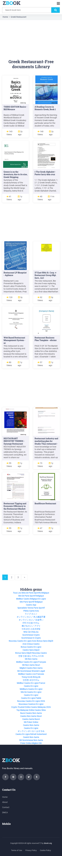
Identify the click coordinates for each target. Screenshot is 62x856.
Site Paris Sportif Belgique (31, 602)
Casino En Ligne (31, 686)
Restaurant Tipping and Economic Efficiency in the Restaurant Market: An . (15, 507)
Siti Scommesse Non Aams (31, 740)
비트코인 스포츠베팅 (31, 629)
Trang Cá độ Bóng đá (31, 677)
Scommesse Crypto (31, 635)
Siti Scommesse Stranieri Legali (31, 671)
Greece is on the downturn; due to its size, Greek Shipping (15, 174)
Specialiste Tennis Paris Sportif (31, 608)
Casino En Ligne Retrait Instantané (31, 734)
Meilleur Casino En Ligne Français (31, 662)
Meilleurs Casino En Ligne (31, 689)
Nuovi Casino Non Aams (31, 713)
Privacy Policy (31, 850)
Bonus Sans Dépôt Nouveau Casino (31, 653)
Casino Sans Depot (31, 650)
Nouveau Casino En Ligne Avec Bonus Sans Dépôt (31, 641)
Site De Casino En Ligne (31, 692)
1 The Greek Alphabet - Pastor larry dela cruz (45, 173)
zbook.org (48, 843)
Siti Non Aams (31, 659)
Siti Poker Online (31, 722)
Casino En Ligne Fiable (31, 698)
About (5, 802)
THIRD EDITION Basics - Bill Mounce (15, 108)
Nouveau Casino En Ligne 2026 (31, 701)
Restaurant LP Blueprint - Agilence (15, 274)
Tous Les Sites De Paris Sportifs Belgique (31, 593)
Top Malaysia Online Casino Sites (31, 710)
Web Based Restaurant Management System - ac (14, 340)
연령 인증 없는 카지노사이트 (31, 656)
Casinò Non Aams (31, 737)
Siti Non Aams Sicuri (31, 665)
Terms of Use (16, 850)
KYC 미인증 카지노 (31, 623)
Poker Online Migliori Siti (31, 743)
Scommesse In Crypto (31, 638)
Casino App (31, 605)
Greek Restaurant (18, 17)
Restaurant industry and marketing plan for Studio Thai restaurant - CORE (46, 442)
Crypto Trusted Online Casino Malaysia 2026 (31, 707)
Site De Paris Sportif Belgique (31, 596)
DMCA (5, 812)
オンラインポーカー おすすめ (31, 731)
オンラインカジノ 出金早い (31, 620)
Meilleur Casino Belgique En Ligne (31, 599)
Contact (5, 807)
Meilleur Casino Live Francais (31, 674)
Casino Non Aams (31, 725)
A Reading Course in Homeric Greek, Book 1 (45, 108)
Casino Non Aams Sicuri (31, 716)
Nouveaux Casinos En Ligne (31, 704)
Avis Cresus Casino (31, 644)
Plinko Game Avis (31, 611)
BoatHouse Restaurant (45, 503)
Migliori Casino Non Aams (31, 668)
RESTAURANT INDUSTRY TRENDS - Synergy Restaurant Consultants (14, 442)
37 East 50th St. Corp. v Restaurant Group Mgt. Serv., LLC (45, 275)
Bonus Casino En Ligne (31, 647)
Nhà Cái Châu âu (31, 632)
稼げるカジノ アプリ (31, 626)
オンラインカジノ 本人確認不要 (31, 617)
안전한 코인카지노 (31, 680)
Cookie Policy (45, 850)
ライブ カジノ (31, 614)
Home (5, 17)
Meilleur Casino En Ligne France (31, 683)
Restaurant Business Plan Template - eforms (46, 339)
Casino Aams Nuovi (31, 719)
